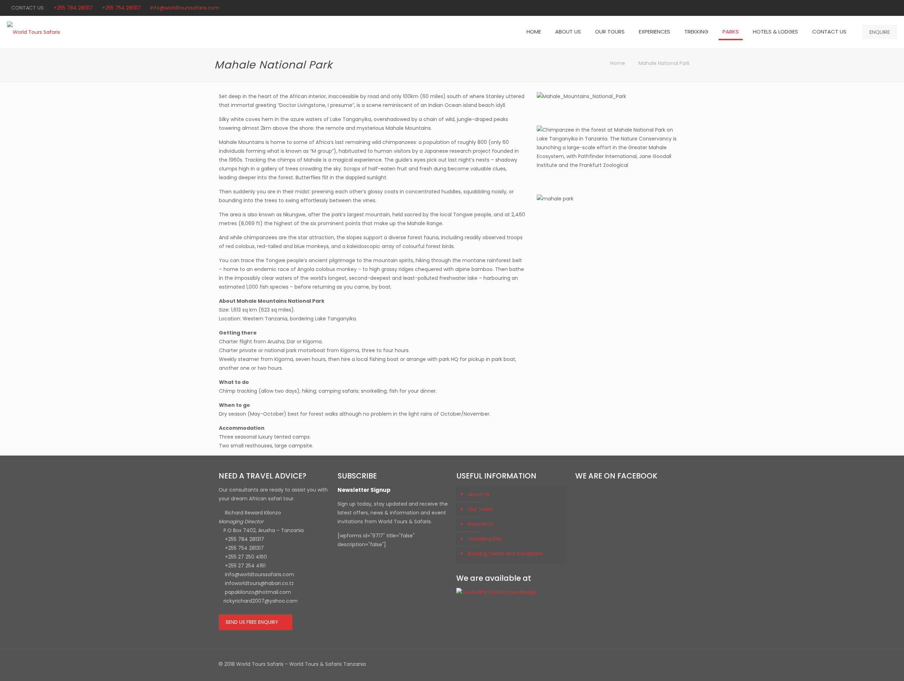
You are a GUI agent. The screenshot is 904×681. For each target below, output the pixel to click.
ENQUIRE (879, 32)
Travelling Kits (484, 538)
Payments (480, 524)
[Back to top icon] (678, 664)
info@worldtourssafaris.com (184, 7)
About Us (479, 494)
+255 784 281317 (73, 7)
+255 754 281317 (121, 7)
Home (617, 63)
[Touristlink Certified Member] (496, 592)
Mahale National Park (664, 63)
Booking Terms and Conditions (505, 553)
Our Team (480, 509)
